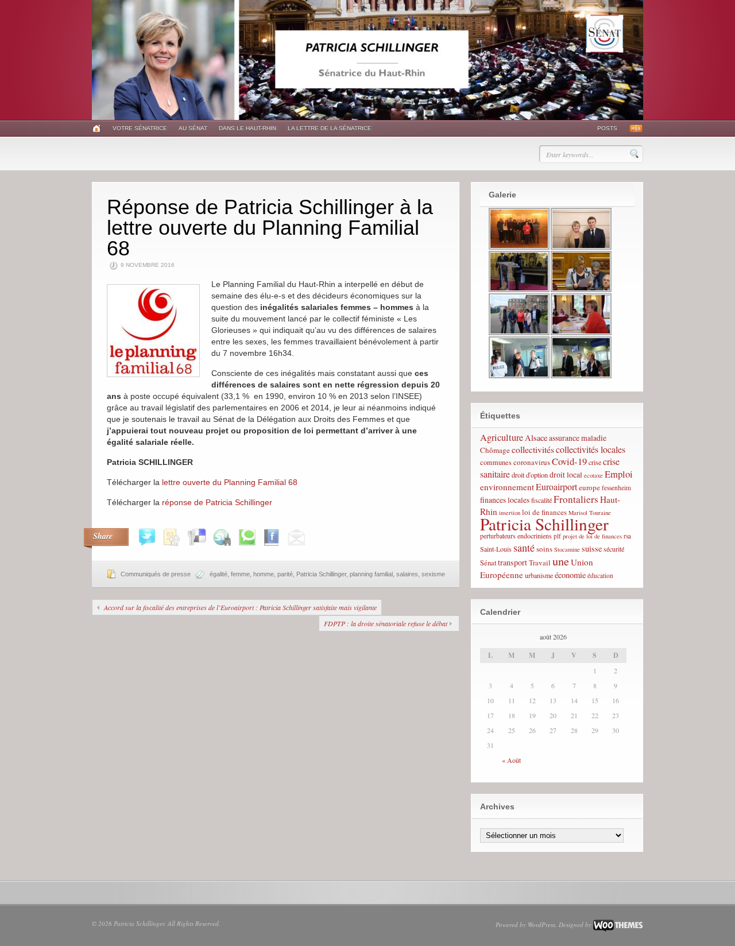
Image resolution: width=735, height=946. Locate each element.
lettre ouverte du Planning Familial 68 (229, 482)
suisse (592, 548)
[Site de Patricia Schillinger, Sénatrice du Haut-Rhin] (367, 118)
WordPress (541, 924)
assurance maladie (577, 437)
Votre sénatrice (140, 128)
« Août (511, 760)
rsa (627, 536)
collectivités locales (590, 449)
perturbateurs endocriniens (516, 535)
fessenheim (616, 487)
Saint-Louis (496, 548)
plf (557, 536)
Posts (607, 128)
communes (496, 462)
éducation (600, 575)
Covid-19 (569, 461)
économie (570, 574)
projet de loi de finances (592, 536)
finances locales (504, 499)
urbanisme (539, 575)
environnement (507, 487)
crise (595, 462)
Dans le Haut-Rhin (247, 128)
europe (589, 487)
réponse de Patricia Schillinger (217, 502)
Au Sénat (193, 128)
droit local (566, 474)
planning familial (371, 574)
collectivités (533, 449)
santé (524, 548)
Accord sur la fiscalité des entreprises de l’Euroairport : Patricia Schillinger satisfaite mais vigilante (240, 607)
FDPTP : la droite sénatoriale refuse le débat (385, 623)
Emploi (619, 473)
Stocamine (567, 549)
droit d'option (530, 475)
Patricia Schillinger (321, 574)
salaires (407, 574)
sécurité (614, 548)
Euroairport (556, 486)
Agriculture (501, 437)
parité (285, 574)
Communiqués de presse (156, 574)
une (560, 561)
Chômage (495, 450)
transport (512, 562)
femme (240, 574)
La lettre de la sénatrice (330, 128)
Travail (540, 562)
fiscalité (541, 500)
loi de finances (544, 512)
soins (544, 549)
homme (263, 574)
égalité (218, 574)
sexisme (433, 574)
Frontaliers (576, 499)
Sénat (488, 563)
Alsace (536, 437)
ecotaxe (593, 475)
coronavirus (531, 462)
